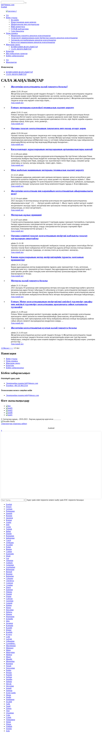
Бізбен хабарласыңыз (15, 56)
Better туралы (11, 18)
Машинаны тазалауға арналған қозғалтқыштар (31, 35)
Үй (7, 15)
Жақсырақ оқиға (13, 44)
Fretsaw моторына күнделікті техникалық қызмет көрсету (42, 107)
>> (12, 348)
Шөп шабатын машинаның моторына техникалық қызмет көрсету (47, 170)
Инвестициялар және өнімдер (23, 22)
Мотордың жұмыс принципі (26, 215)
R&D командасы (18, 27)
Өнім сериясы (12, 33)
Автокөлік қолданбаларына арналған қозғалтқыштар (33, 40)
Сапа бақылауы (17, 31)
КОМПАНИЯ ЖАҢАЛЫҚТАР (24, 47)
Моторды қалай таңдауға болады (29, 280)
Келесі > (7, 348)
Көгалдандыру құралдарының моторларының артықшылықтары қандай (52, 149)
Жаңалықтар (11, 62)
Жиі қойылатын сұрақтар (16, 53)
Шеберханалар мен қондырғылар (25, 24)
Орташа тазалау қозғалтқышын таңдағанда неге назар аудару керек (48, 128)
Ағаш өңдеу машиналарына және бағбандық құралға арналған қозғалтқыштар (44, 38)
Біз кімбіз (15, 20)
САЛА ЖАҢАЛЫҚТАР (21, 49)
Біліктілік (10, 51)
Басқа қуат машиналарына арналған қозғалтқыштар (33, 42)
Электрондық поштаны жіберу (14, 424)
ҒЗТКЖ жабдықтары (20, 29)
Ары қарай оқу (17, 103)
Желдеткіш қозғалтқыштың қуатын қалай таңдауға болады (44, 328)
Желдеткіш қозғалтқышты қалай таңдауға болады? (39, 86)
